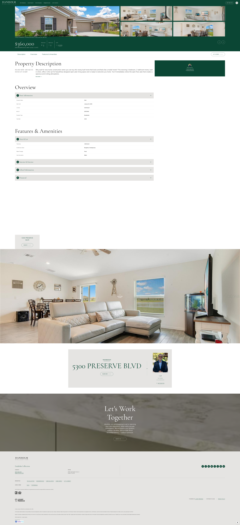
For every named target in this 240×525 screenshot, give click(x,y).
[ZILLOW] (223, 466)
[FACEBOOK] (203, 466)
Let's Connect (55, 2)
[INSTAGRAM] (205, 466)
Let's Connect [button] (67, 481)
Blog (28, 485)
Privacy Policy (221, 498)
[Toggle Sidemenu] (237, 3)
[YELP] (215, 466)
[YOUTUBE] (211, 466)
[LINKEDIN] (209, 466)
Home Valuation (38, 2)
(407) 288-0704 (230, 2)
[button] (218, 54)
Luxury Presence (199, 498)
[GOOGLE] (221, 466)
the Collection (23, 2)
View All (199, 29)
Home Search (30, 2)
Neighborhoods (47, 2)
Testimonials (34, 485)
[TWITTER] (217, 466)
